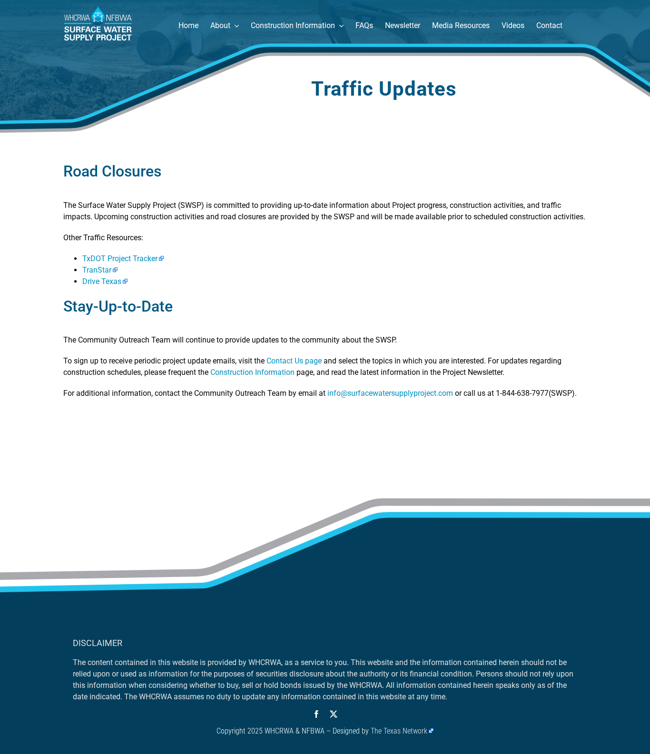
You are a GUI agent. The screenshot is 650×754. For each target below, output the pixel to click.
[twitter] (333, 714)
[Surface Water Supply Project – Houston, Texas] (98, 8)
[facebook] (316, 714)
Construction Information (252, 372)
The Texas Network (399, 730)
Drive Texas (101, 281)
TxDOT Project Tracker (120, 258)
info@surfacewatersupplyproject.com (390, 393)
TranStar (96, 269)
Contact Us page (294, 360)
